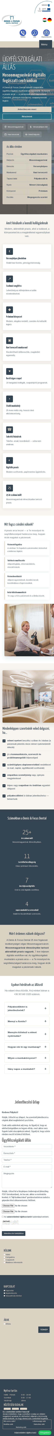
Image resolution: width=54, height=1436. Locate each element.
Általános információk (14, 1262)
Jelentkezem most (27, 109)
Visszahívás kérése (14, 1296)
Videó (8, 1255)
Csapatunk (10, 1260)
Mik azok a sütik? (9, 1421)
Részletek (27, 116)
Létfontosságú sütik (39, 1421)
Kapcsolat (10, 1291)
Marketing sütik (21, 1427)
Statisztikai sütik (39, 1424)
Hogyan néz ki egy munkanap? (24, 1047)
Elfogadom (45, 1433)
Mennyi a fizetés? (17, 1021)
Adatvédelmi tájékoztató (25, 1433)
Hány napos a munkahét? (21, 1069)
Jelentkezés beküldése (14, 1233)
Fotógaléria (10, 1257)
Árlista (8, 1324)
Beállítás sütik (8, 1424)
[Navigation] (45, 44)
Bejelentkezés (11, 1293)
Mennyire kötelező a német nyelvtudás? (22, 1034)
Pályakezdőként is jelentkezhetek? (17, 1008)
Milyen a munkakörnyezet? (22, 1058)
